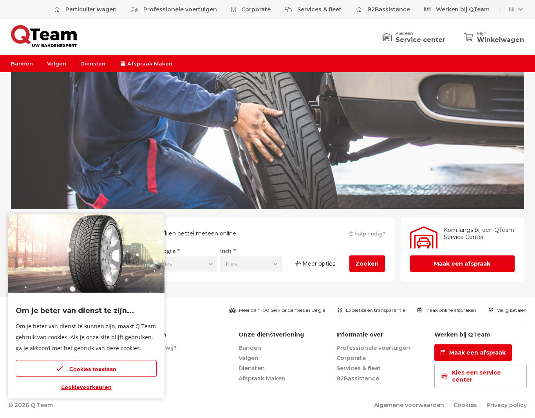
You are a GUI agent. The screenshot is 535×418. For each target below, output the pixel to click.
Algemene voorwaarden (409, 405)
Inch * (228, 251)
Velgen (56, 63)
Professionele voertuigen (179, 9)
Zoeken (367, 263)
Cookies (465, 405)
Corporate (255, 9)
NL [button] (513, 9)
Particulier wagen (90, 9)
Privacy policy (506, 405)
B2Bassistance (388, 9)
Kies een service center (476, 376)
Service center (420, 39)
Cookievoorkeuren (86, 387)
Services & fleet (319, 9)
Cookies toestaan (92, 369)
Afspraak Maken (149, 63)
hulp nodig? (369, 234)
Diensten (92, 63)
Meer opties (318, 263)
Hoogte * (167, 251)
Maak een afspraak (462, 263)
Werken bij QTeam (462, 9)
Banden (22, 63)
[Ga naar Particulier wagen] (44, 45)
